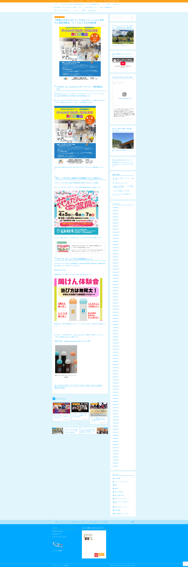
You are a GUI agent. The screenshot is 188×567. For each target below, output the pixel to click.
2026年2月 (115, 226)
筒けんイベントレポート (120, 498)
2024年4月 (115, 293)
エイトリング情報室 (57, 550)
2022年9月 (115, 352)
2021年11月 (116, 383)
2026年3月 (115, 223)
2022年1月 (115, 376)
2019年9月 (115, 463)
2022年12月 (116, 343)
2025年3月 (115, 260)
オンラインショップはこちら (119, 45)
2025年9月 (115, 241)
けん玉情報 (117, 478)
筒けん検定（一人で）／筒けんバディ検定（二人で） (68, 7)
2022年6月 (115, 361)
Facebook (73, 341)
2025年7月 (115, 247)
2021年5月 (115, 401)
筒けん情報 (117, 510)
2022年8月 (115, 355)
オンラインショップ (78, 334)
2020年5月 (115, 438)
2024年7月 (115, 284)
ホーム (56, 4)
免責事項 (66, 565)
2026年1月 (115, 229)
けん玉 (57, 385)
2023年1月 (115, 340)
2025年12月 (116, 232)
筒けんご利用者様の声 (106, 7)
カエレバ (101, 551)
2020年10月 (116, 423)
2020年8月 (115, 429)
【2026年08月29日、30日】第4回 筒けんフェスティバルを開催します (80, 4)
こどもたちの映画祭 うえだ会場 (121, 190)
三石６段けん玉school (57, 531)
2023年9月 (115, 315)
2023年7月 (115, 321)
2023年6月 (115, 324)
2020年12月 (116, 417)
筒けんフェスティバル (120, 506)
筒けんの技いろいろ (91, 7)
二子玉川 (84, 385)
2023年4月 (115, 330)
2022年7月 (115, 358)
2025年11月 (116, 235)
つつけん (78, 385)
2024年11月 (116, 272)
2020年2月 (115, 447)
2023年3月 (115, 333)
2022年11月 (116, 346)
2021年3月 (115, 407)
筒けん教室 (95, 385)
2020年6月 (115, 435)
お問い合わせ (92, 10)
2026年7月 (115, 210)
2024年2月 (115, 300)
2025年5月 (115, 253)
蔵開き (100, 385)
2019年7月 (115, 466)
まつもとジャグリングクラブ (59, 536)
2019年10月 (116, 460)
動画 (83, 10)
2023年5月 (115, 327)
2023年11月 (116, 309)
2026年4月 (115, 220)
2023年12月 (116, 306)
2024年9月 (115, 278)
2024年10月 (116, 275)
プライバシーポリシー (57, 565)
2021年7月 (115, 395)
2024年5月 (115, 290)
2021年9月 (115, 389)
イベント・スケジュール (59, 17)
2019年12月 (116, 453)
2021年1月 (115, 413)
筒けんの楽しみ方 (119, 495)
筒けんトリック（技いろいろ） (121, 502)
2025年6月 (115, 250)
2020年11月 (116, 420)
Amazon (101, 554)
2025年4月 (115, 256)
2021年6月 (115, 398)
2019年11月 (116, 457)
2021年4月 (115, 404)
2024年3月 (115, 296)
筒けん (89, 385)
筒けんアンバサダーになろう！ (62, 10)
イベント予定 (106, 4)
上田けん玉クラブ (56, 534)
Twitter (78, 341)
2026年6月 (115, 213)
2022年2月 (115, 373)
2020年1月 (115, 450)
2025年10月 (116, 238)
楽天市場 (96, 555)
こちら (67, 337)
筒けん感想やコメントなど (121, 513)
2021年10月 (116, 386)
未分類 (116, 488)
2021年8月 (115, 392)
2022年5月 (115, 364)
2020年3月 (115, 444)
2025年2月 (115, 263)
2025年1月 (115, 266)
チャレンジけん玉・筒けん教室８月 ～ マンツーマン (123, 195)
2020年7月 (115, 432)
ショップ (76, 10)
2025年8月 (115, 244)
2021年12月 (116, 380)
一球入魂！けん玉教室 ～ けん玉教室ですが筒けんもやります (123, 187)
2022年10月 (116, 349)
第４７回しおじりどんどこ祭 (120, 183)
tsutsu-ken (116, 118)
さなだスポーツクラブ (71, 385)
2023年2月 (115, 336)
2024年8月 (115, 281)
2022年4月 (115, 367)
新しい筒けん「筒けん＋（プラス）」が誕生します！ (123, 179)
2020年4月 (115, 441)
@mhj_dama (86, 187)
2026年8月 (115, 207)
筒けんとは (116, 4)
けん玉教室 (63, 385)
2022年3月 (115, 370)
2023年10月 (116, 312)
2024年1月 (115, 303)
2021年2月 (115, 410)
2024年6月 (115, 287)
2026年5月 (115, 216)
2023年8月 (115, 318)
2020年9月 (115, 426)
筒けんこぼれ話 (118, 491)
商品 (115, 485)
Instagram (67, 341)
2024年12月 (116, 269)
